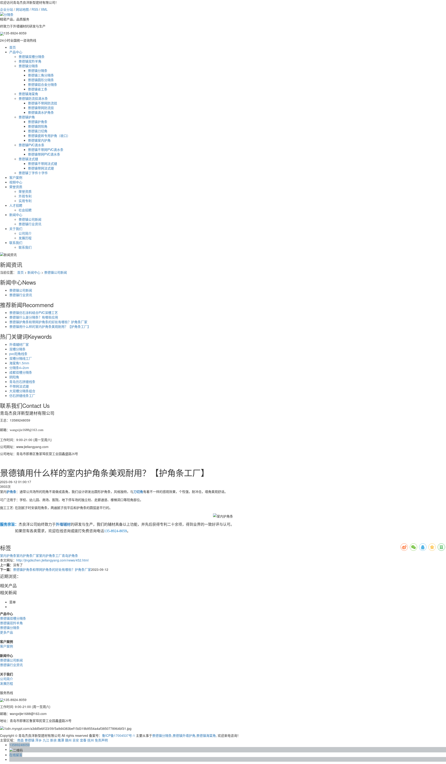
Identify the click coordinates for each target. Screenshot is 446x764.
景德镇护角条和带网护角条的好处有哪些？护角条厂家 (48, 321)
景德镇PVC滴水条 (31, 145)
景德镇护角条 (37, 121)
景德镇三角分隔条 (41, 75)
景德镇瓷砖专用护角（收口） (49, 135)
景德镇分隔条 (28, 65)
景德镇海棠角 (28, 93)
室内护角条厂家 (27, 555)
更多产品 (6, 632)
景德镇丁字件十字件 (33, 172)
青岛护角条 (70, 555)
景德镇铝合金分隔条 (42, 84)
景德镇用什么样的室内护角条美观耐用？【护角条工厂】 (50, 326)
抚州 (90, 740)
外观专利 (25, 196)
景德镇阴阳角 (37, 126)
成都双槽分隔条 (20, 372)
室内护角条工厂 (50, 555)
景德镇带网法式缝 (41, 168)
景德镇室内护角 (39, 140)
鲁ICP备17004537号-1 (118, 735)
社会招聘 (25, 210)
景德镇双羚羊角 (30, 61)
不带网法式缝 (19, 386)
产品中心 (15, 52)
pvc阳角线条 (18, 353)
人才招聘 (15, 205)
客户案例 (15, 177)
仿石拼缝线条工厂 (22, 395)
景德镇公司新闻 (30, 219)
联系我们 (15, 242)
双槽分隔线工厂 (20, 358)
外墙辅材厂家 (19, 344)
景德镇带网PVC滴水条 (44, 154)
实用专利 (25, 200)
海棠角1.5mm (19, 363)
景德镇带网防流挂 (41, 107)
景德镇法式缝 (28, 158)
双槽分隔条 (17, 349)
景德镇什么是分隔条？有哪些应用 (33, 317)
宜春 (83, 740)
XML (44, 9)
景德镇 (29, 740)
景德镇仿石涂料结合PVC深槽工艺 (33, 312)
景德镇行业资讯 (30, 224)
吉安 (75, 740)
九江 (46, 740)
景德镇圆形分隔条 (41, 79)
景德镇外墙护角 (184, 735)
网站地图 (22, 9)
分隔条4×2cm (19, 367)
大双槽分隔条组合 (22, 391)
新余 (53, 740)
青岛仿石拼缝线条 (22, 381)
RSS (35, 9)
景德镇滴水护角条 (41, 112)
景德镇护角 (27, 117)
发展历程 (25, 238)
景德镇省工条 (37, 89)
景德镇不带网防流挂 (42, 103)
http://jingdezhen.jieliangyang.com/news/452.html (52, 560)
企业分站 (6, 9)
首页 (12, 47)
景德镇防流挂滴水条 (33, 98)
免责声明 (101, 740)
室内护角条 (8, 555)
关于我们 (15, 228)
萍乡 (38, 740)
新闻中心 (15, 214)
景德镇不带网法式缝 (42, 163)
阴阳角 (14, 377)
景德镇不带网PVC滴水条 (45, 149)
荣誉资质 (15, 186)
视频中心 (15, 182)
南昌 (20, 740)
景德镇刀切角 (37, 131)
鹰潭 (61, 740)
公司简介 (25, 233)
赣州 (68, 740)
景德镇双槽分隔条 (32, 56)
